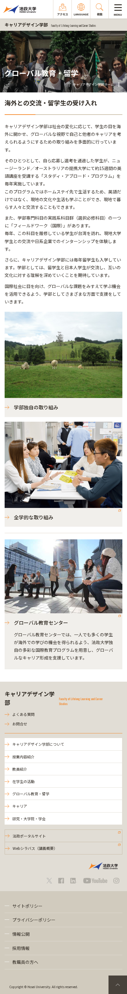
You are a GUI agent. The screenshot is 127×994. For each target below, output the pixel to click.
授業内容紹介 (23, 756)
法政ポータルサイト (29, 835)
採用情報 (21, 948)
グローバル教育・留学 (30, 793)
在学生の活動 (23, 781)
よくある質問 (23, 714)
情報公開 (21, 934)
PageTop (118, 985)
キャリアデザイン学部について (38, 744)
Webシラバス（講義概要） (35, 848)
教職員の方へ (25, 962)
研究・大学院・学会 (29, 818)
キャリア (19, 806)
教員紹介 (19, 769)
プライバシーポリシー (33, 920)
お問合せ (19, 723)
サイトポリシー (27, 906)
